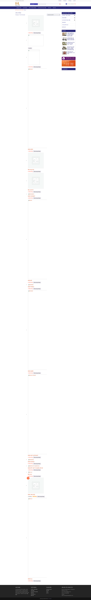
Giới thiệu (60, 0)
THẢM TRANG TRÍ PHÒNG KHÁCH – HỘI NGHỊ (71, 52)
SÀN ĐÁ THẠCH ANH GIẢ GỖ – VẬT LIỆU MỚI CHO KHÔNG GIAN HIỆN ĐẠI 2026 (70, 48)
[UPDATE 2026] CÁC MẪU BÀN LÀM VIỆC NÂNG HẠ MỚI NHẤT (70, 38)
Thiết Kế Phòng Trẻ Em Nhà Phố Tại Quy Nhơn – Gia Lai (71, 43)
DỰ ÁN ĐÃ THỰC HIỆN (66, 20)
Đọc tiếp (30, 48)
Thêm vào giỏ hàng (37, 32)
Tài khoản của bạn (49, 589)
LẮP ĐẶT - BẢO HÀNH (66, 15)
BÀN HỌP (64, 26)
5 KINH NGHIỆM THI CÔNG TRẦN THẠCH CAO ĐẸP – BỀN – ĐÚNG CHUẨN (70, 34)
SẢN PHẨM (64, 17)
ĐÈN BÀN (64, 22)
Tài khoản (64, 0)
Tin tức (49, 7)
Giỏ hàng (70, 0)
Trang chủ (19, 7)
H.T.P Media (49, 598)
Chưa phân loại (65, 24)
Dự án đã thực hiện (42, 7)
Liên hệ (74, 0)
